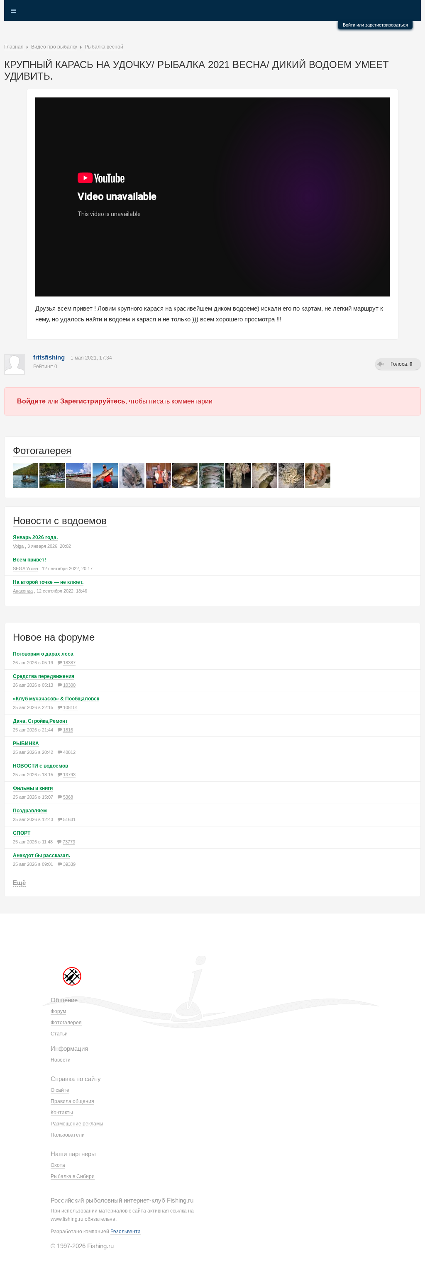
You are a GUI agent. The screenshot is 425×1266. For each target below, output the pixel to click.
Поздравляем (30, 811)
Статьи (59, 1034)
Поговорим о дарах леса (43, 654)
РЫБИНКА (26, 743)
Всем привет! (29, 560)
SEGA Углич (25, 568)
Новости (61, 1060)
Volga (18, 546)
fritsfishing (49, 357)
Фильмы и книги (33, 788)
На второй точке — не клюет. (48, 582)
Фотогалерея (42, 450)
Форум (58, 1011)
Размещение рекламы (77, 1124)
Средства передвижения (43, 676)
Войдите (31, 401)
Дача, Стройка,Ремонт (40, 721)
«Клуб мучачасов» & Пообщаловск (56, 699)
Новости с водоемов (60, 520)
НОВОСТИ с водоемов (40, 766)
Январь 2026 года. (35, 537)
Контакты (62, 1112)
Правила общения (72, 1101)
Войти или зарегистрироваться (375, 24)
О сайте (60, 1090)
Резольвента (125, 1231)
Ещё (19, 882)
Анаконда (23, 590)
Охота (58, 1165)
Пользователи (68, 1135)
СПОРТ (21, 833)
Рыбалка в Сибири (73, 1176)
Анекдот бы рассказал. (41, 855)
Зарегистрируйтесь (92, 401)
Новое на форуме (54, 637)
